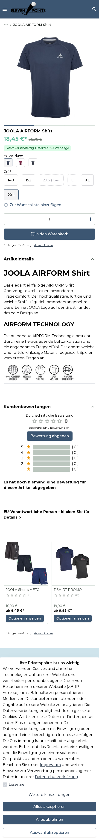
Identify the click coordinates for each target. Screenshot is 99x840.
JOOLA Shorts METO (23, 590)
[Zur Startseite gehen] (28, 9)
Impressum (50, 765)
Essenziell (18, 784)
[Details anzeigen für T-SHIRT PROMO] (74, 563)
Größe (9, 172)
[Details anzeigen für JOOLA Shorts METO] (26, 563)
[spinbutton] (49, 219)
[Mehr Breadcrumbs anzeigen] (6, 24)
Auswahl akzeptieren (49, 832)
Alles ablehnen (49, 819)
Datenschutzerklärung (56, 777)
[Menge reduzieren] (8, 219)
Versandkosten (43, 245)
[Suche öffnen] (94, 9)
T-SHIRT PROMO (68, 590)
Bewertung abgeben (49, 436)
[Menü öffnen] (4, 9)
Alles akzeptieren (49, 806)
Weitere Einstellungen (49, 794)
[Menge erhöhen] (90, 219)
